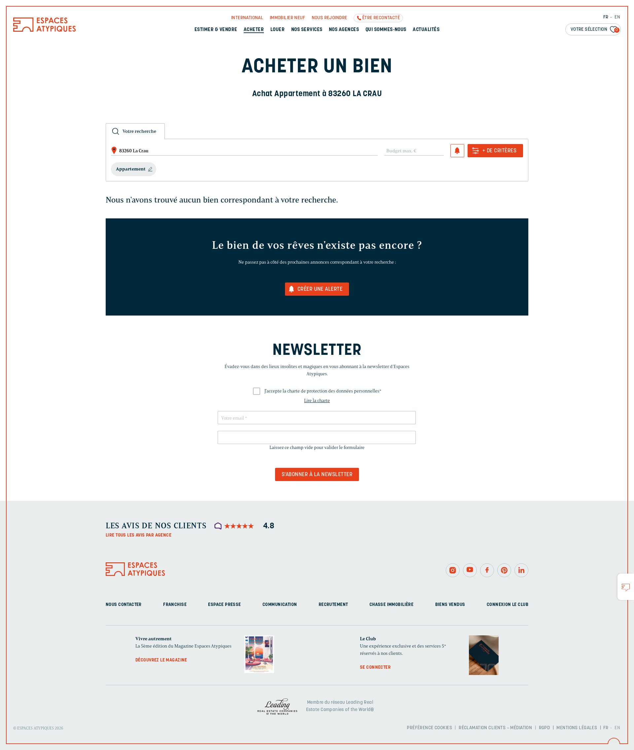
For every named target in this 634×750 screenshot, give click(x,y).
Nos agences (344, 29)
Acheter (254, 29)
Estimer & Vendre (215, 29)
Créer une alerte (320, 289)
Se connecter (375, 667)
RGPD (544, 728)
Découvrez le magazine (161, 660)
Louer (277, 29)
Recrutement (333, 604)
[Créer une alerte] (457, 150)
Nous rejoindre (329, 18)
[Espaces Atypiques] (44, 30)
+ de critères (499, 151)
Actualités (426, 29)
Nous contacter (124, 604)
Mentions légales (576, 728)
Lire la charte (317, 400)
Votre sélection (594, 29)
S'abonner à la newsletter (317, 474)
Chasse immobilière (392, 604)
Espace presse (224, 604)
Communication (280, 604)
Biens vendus (450, 604)
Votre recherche (139, 131)
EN (617, 17)
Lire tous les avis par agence (138, 535)
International (247, 18)
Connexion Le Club (507, 604)
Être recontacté (381, 18)
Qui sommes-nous (386, 29)
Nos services (307, 29)
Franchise (175, 604)
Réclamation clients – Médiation (495, 728)
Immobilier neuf (287, 18)
